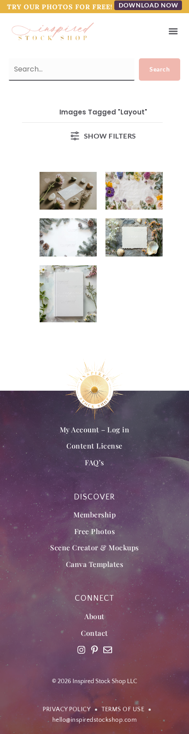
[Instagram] (81, 649)
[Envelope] (107, 649)
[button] (173, 31)
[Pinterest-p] (94, 649)
